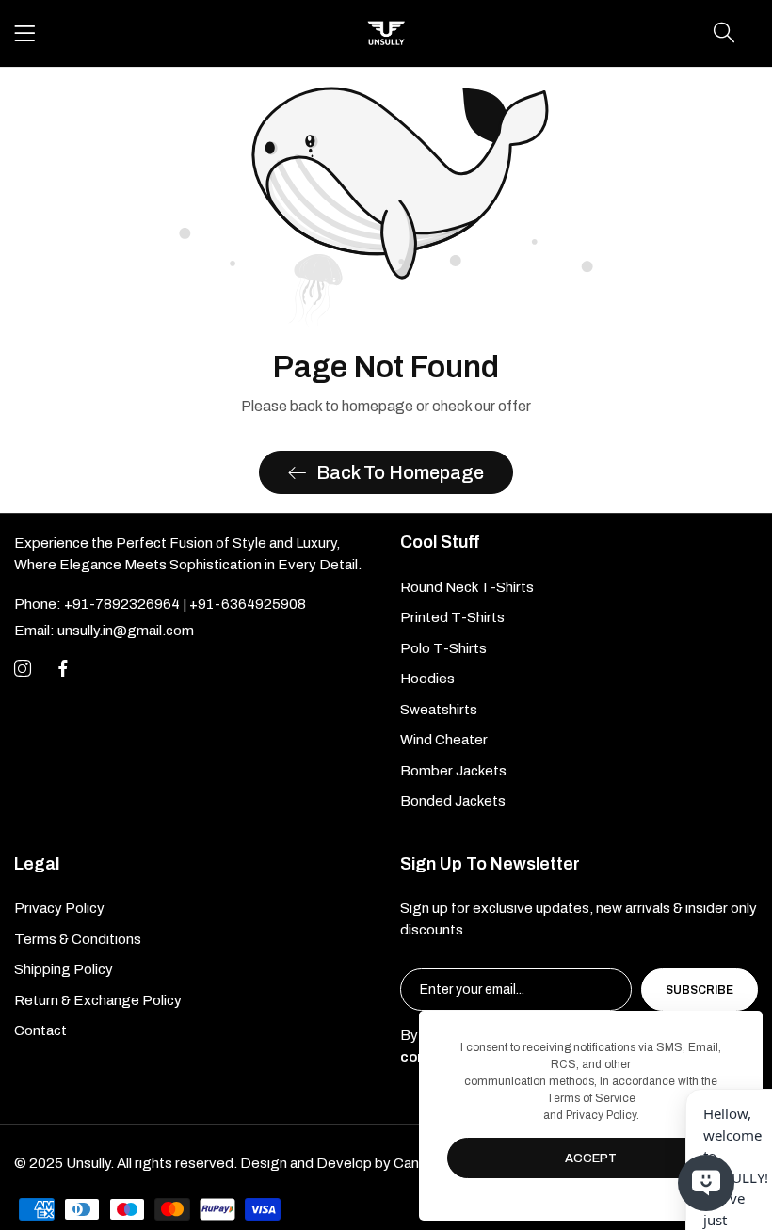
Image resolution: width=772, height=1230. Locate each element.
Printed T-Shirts (452, 617)
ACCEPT (591, 1158)
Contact (40, 1030)
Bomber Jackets (453, 770)
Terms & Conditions (77, 939)
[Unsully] (386, 33)
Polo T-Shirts (443, 648)
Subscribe (699, 990)
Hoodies (427, 678)
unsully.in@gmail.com (104, 630)
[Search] (724, 33)
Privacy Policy (59, 908)
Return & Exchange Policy (98, 1000)
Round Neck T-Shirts (467, 587)
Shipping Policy (63, 969)
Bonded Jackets (453, 800)
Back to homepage (400, 472)
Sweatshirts (438, 709)
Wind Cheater (444, 739)
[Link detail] (22, 669)
